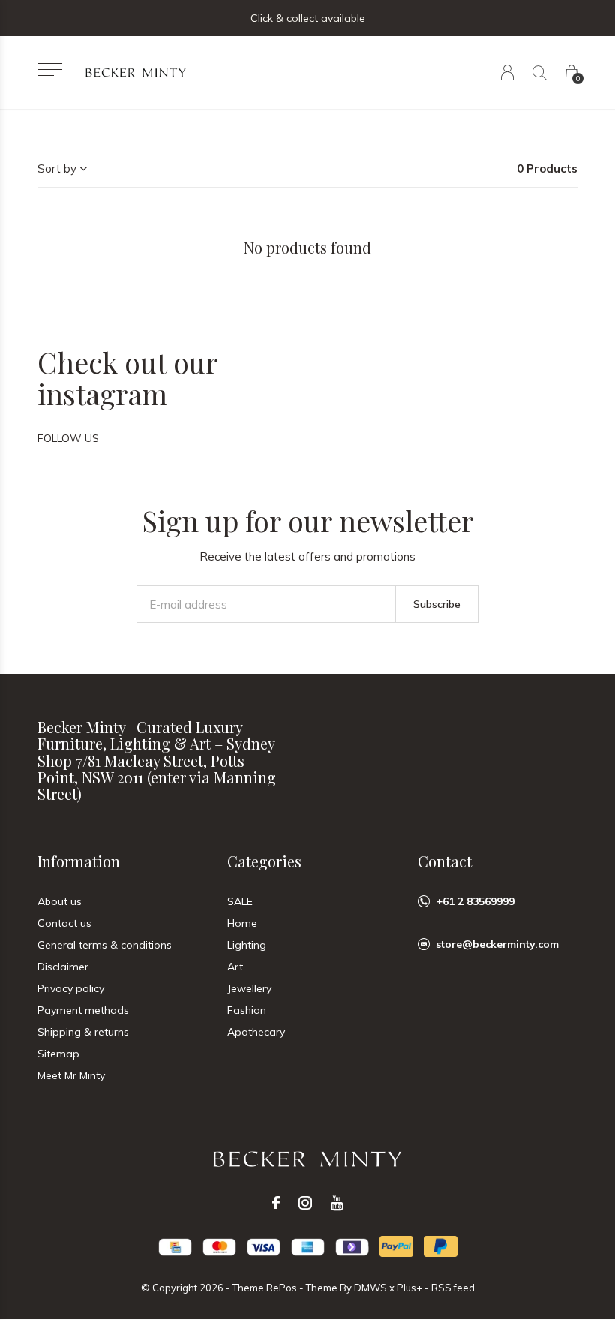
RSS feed (453, 1288)
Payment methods (83, 1010)
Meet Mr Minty (71, 1075)
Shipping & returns (83, 1032)
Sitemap (59, 1053)
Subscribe (436, 604)
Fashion (246, 1010)
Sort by (57, 168)
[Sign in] (507, 72)
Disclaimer (63, 966)
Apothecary (256, 1032)
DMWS (370, 1288)
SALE (240, 901)
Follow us (68, 438)
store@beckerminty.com (497, 944)
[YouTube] (337, 1203)
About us (60, 901)
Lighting (246, 945)
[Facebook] (276, 1203)
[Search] (539, 72)
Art (235, 966)
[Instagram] (305, 1203)
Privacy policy (71, 988)
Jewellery (249, 988)
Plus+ (409, 1288)
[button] (50, 69)
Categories (264, 861)
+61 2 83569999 (475, 901)
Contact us (65, 923)
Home (242, 923)
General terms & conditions (105, 945)
